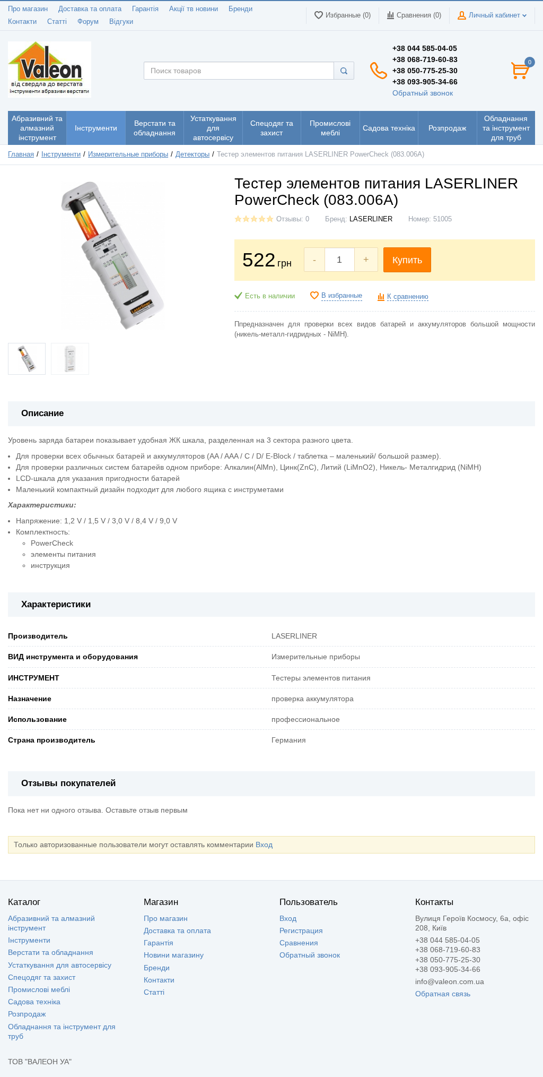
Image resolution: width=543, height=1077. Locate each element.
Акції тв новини (193, 9)
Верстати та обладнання (50, 952)
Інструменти (61, 154)
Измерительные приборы (128, 154)
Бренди (240, 9)
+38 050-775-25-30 (425, 70)
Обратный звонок (422, 93)
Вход (264, 844)
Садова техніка (34, 1001)
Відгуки (121, 21)
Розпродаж (27, 1014)
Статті (57, 21)
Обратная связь (442, 993)
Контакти (22, 21)
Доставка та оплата (89, 9)
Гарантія (145, 9)
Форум (88, 21)
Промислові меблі (39, 989)
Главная (21, 154)
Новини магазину (174, 955)
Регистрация (301, 930)
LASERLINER (370, 219)
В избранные (341, 295)
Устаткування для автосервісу (59, 965)
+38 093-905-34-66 (425, 81)
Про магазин (28, 9)
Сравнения (298, 942)
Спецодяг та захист (41, 977)
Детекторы (192, 154)
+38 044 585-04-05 (424, 48)
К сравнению (407, 296)
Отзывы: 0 (292, 219)
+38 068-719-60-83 (425, 59)
